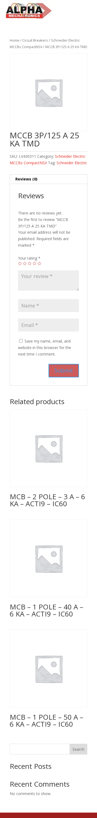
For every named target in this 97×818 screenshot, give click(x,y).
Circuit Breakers (35, 40)
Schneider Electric (72, 162)
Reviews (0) (26, 179)
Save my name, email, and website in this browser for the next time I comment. (44, 347)
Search (78, 749)
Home (14, 40)
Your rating (29, 258)
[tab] (48, 179)
